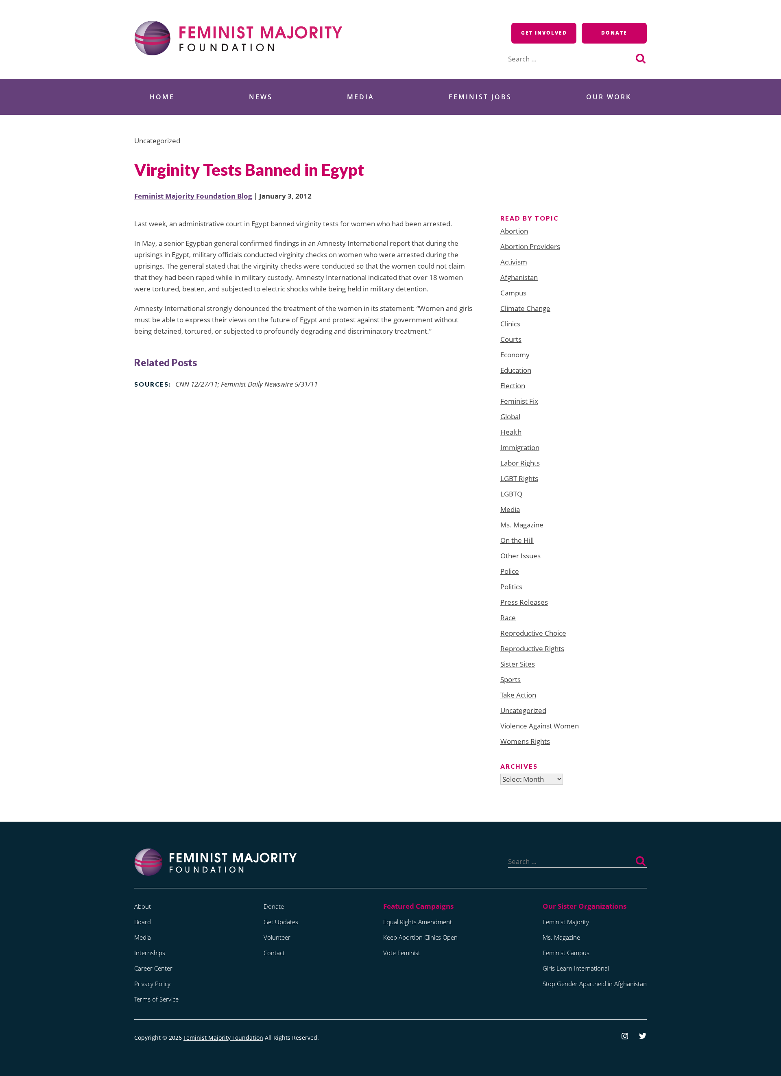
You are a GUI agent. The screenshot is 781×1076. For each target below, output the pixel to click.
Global (510, 416)
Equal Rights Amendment (417, 922)
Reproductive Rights (532, 648)
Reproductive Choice (533, 633)
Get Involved (544, 32)
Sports (510, 679)
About (142, 906)
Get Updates (281, 922)
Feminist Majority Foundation (223, 1037)
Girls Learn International (576, 968)
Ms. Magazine (521, 524)
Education (515, 370)
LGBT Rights (519, 478)
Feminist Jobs (480, 96)
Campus (513, 292)
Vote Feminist (401, 953)
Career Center (153, 968)
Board (142, 922)
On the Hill (517, 540)
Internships (149, 953)
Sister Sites (517, 664)
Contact (274, 953)
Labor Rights (520, 463)
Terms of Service (156, 999)
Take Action (518, 695)
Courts (510, 339)
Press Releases (524, 602)
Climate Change (525, 308)
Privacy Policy (152, 984)
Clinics (510, 323)
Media (360, 96)
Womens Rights (525, 741)
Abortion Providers (530, 246)
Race (508, 617)
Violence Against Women (539, 725)
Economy (515, 354)
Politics (511, 586)
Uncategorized (523, 710)
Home (162, 96)
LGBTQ (511, 494)
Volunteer (277, 937)
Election (512, 385)
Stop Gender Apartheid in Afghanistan (595, 984)
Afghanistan (519, 277)
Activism (513, 262)
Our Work (608, 96)
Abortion (514, 231)
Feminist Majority (566, 922)
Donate (614, 32)
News (261, 96)
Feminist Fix (519, 401)
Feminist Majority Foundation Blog (193, 196)
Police (509, 571)
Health (510, 432)
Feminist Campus (566, 953)
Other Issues (520, 555)
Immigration (519, 447)
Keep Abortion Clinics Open (420, 937)
